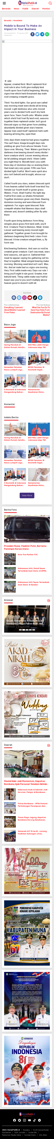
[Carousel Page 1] (20, 630)
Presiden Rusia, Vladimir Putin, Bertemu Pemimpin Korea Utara (25, 547)
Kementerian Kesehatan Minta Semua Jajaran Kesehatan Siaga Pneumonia (36, 390)
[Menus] (4, 3)
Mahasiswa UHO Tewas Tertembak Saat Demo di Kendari (33, 583)
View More (27, 495)
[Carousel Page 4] (30, 630)
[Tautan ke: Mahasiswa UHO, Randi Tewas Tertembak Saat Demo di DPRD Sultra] (10, 573)
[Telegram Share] (42, 34)
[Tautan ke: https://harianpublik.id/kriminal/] (48, 600)
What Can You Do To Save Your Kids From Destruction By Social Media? (40, 310)
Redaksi (26, 1130)
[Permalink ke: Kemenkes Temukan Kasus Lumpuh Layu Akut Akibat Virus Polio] (15, 358)
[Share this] (32, 34)
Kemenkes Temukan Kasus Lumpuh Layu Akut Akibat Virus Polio (14, 368)
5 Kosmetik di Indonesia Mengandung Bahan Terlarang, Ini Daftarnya (15, 390)
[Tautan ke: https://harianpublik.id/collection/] (48, 745)
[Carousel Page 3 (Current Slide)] (27, 630)
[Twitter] (19, 297)
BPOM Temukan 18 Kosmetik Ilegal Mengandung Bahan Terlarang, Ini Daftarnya (37, 368)
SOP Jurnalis (19, 1132)
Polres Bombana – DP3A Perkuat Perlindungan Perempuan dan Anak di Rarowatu (32, 804)
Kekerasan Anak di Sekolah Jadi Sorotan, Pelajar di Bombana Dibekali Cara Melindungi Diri (32, 791)
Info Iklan (43, 1135)
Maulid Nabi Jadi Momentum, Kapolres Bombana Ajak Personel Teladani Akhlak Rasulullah (25, 783)
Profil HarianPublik (41, 1130)
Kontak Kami (30, 1135)
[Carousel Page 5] (33, 630)
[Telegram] (40, 297)
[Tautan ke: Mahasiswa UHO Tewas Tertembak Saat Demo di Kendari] (10, 586)
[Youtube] (29, 297)
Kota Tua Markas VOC (28, 554)
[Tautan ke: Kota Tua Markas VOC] (10, 559)
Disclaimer (6, 1132)
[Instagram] (24, 297)
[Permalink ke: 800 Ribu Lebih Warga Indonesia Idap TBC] (39, 336)
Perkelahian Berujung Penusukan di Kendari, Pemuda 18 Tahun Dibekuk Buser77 (25, 622)
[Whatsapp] (47, 34)
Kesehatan (8, 35)
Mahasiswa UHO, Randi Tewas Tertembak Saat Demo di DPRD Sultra (32, 569)
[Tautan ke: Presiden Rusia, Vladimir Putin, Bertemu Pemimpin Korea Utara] (27, 528)
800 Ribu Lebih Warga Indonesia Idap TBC (38, 346)
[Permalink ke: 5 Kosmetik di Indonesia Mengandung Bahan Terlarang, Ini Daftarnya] (15, 381)
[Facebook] (14, 297)
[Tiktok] (35, 297)
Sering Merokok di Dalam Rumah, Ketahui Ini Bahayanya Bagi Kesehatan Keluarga (14, 346)
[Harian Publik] (27, 3)
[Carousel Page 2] (23, 630)
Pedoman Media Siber (11, 1135)
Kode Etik (33, 1132)
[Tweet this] (37, 34)
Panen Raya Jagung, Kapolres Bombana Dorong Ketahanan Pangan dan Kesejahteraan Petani (34, 818)
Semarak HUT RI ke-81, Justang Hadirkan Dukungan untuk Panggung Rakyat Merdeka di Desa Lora (32, 832)
